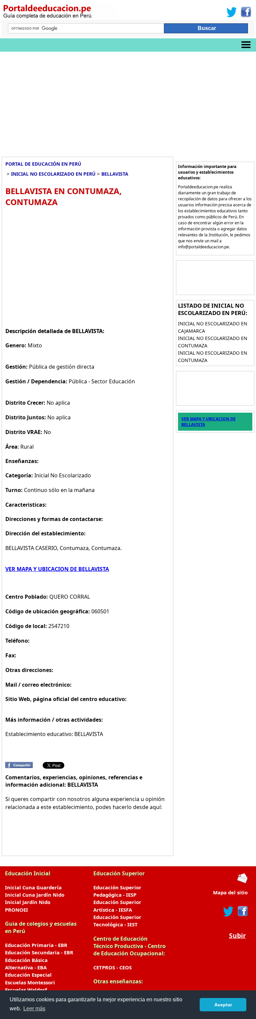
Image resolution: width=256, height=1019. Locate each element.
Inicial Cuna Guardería (33, 887)
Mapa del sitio (230, 892)
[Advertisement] (128, 101)
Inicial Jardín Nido (27, 902)
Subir (237, 935)
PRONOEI (16, 909)
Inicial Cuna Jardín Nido (34, 894)
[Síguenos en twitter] (228, 911)
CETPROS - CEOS (112, 967)
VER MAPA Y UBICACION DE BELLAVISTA (57, 569)
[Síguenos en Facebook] (245, 12)
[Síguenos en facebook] (242, 911)
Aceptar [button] (223, 1004)
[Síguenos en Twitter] (232, 12)
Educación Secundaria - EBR (39, 952)
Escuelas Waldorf (26, 989)
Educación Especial (28, 974)
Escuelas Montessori (30, 982)
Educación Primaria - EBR (36, 945)
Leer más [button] (34, 1008)
